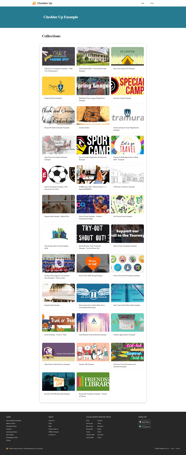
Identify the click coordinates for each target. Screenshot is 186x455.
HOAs (99, 432)
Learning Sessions (11, 432)
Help (142, 3)
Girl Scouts (89, 423)
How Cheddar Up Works (13, 420)
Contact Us (52, 435)
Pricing (8, 440)
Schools (99, 420)
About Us (51, 420)
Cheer (99, 437)
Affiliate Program (54, 432)
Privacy (178, 448)
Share (152, 3)
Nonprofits (89, 429)
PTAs (87, 420)
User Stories (10, 435)
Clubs (99, 423)
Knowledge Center (12, 437)
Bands (99, 429)
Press (50, 423)
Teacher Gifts (90, 435)
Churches (100, 435)
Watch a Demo (10, 423)
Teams (88, 432)
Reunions (100, 426)
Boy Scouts (89, 426)
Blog (50, 426)
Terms (172, 448)
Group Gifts (89, 437)
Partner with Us (53, 429)
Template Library (11, 426)
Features (9, 429)
